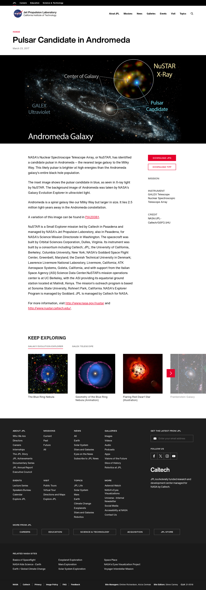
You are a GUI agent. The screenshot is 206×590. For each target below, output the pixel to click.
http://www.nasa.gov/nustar (84, 303)
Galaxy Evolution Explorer (45, 346)
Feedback (75, 584)
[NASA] (18, 14)
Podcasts (109, 449)
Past (45, 440)
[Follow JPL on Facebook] (154, 456)
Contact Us (111, 514)
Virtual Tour (49, 490)
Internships (19, 449)
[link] (103, 99)
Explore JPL (19, 499)
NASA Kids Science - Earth (27, 564)
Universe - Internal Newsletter (114, 499)
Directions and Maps (54, 494)
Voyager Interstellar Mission (119, 569)
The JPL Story (20, 454)
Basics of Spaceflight (24, 560)
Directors (17, 440)
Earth (77, 440)
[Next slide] (171, 373)
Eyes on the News (83, 454)
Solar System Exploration (72, 569)
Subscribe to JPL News (86, 458)
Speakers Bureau (22, 490)
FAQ (64, 584)
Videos (108, 440)
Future (47, 445)
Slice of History (113, 463)
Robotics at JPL (113, 467)
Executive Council (22, 472)
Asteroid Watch (113, 485)
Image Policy (52, 584)
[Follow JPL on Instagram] (167, 456)
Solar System (81, 445)
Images (108, 436)
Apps (107, 454)
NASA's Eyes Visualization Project (122, 564)
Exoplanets (80, 508)
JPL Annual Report (23, 467)
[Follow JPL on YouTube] (173, 456)
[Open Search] (191, 13)
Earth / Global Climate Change (29, 569)
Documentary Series (23, 463)
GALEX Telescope (82, 346)
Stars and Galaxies (84, 449)
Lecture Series (20, 485)
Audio (108, 445)
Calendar (17, 494)
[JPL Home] (41, 14)
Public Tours (49, 485)
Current (47, 436)
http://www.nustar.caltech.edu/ (49, 308)
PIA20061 (92, 217)
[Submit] (154, 438)
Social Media (111, 505)
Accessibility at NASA (116, 510)
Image (16, 31)
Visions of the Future (116, 458)
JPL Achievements (22, 458)
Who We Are (19, 436)
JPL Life (78, 485)
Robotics (79, 517)
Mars (76, 494)
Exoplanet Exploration (70, 560)
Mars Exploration (67, 564)
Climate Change (82, 503)
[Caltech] (160, 469)
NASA (15, 584)
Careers (17, 445)
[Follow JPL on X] (160, 456)
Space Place (110, 560)
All (44, 449)
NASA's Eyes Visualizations (112, 491)
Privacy (38, 584)
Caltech (26, 584)
